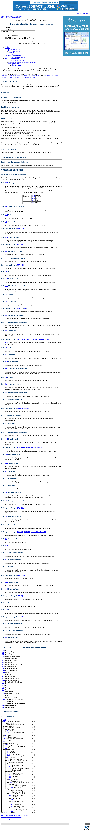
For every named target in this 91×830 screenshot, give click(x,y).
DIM (25, 447)
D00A (52, 76)
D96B (25, 76)
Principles (11, 52)
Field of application (14, 51)
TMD (38, 447)
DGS (28, 532)
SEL (28, 447)
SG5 (28, 308)
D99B (48, 76)
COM (22, 244)
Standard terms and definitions (17, 57)
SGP (25, 532)
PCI (42, 339)
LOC (6, 286)
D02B (18, 77)
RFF (18, 265)
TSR (6, 222)
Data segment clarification (16, 60)
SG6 (45, 339)
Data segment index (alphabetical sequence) (22, 62)
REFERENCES (10, 54)
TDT (18, 408)
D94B (10, 76)
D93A (3, 76)
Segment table (16, 65)
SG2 (22, 228)
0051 (33, 202)
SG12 (44, 532)
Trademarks (22, 823)
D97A (29, 76)
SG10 (36, 532)
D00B (56, 76)
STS (18, 339)
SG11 (40, 532)
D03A (22, 77)
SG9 (6, 342)
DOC (28, 339)
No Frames (86, 13)
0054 (33, 200)
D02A (14, 77)
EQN (23, 575)
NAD (18, 228)
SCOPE (7, 48)
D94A (6, 76)
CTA (18, 244)
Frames (79, 13)
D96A (22, 76)
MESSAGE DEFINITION (12, 59)
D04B (33, 77)
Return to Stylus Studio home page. (9, 819)
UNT (6, 637)
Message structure (14, 64)
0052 (33, 198)
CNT (6, 301)
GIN (22, 617)
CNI (18, 308)
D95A (14, 76)
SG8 (42, 447)
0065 (33, 196)
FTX (6, 294)
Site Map (3, 823)
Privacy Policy (9, 823)
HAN (21, 532)
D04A (29, 77)
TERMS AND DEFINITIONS (13, 56)
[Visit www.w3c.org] (87, 829)
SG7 (48, 339)
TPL (35, 447)
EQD (18, 447)
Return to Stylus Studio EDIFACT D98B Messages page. (14, 17)
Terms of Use (15, 823)
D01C (10, 77)
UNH (6, 183)
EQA (18, 508)
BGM (6, 206)
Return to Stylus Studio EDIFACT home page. (12, 16)
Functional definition (14, 49)
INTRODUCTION (10, 46)
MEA (22, 447)
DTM (6, 215)
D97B (33, 76)
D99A (45, 76)
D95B (18, 76)
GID (18, 532)
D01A (3, 77)
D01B (6, 77)
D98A (37, 76)
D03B (26, 77)
